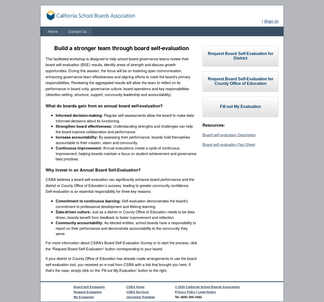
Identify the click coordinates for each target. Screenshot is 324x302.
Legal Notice (207, 292)
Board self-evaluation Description (229, 134)
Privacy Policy (185, 292)
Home (53, 31)
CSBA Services (137, 292)
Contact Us (77, 31)
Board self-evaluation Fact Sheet (228, 144)
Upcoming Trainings (140, 297)
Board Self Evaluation (89, 287)
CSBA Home (135, 287)
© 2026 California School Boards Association (207, 287)
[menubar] (67, 31)
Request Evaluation (88, 292)
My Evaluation (84, 297)
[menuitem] (53, 31)
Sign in (271, 21)
